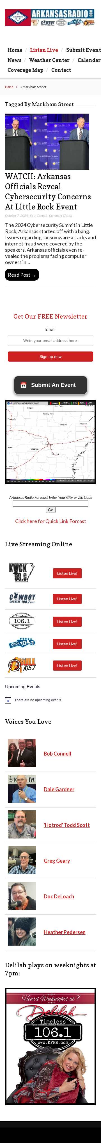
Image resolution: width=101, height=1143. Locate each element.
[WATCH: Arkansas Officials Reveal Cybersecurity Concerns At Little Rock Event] (47, 168)
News (14, 60)
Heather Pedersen (65, 932)
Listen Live (44, 50)
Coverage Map (25, 70)
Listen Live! (67, 573)
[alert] (50, 700)
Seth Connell (38, 215)
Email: (50, 329)
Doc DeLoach (59, 896)
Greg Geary (57, 861)
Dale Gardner (59, 789)
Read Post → (22, 275)
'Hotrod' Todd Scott (67, 825)
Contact (61, 70)
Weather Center (49, 60)
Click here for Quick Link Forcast (50, 521)
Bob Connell (57, 753)
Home (15, 50)
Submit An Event (48, 385)
